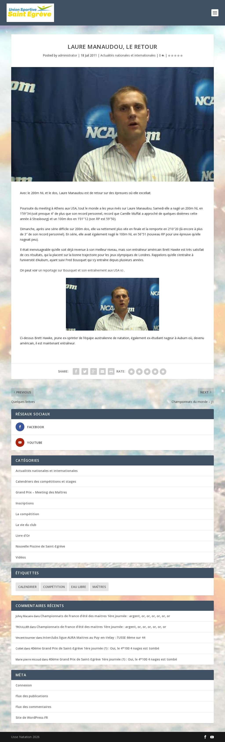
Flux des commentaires (33, 707)
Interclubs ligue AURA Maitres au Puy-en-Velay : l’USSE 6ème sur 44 (94, 637)
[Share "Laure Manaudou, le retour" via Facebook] (76, 371)
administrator (67, 55)
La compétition (27, 514)
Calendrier (27, 587)
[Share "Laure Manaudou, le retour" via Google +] (93, 371)
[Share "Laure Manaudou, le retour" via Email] (102, 371)
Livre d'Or (23, 535)
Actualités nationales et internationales (128, 55)
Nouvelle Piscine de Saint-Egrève (40, 546)
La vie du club (26, 525)
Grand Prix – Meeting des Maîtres (41, 492)
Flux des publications (32, 696)
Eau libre (78, 587)
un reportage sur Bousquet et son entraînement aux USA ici (81, 270)
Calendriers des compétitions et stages (46, 481)
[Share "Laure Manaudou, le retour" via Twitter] (84, 371)
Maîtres (99, 587)
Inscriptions (25, 503)
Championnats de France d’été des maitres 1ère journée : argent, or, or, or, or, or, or (105, 616)
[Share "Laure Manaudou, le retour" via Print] (111, 371)
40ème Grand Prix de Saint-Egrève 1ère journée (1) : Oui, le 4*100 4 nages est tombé (95, 648)
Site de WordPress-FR (32, 717)
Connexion (24, 685)
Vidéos (21, 557)
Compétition (54, 587)
